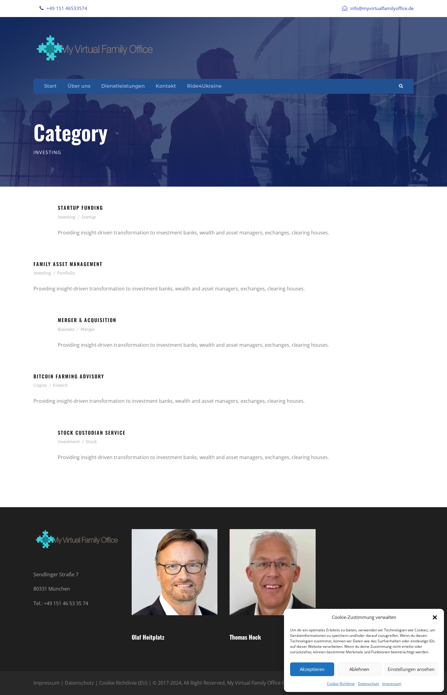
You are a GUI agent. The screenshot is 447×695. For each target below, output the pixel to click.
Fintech (60, 385)
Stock (91, 441)
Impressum (391, 683)
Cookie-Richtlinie (341, 683)
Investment (69, 441)
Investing (66, 216)
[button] (435, 617)
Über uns (79, 86)
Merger (88, 329)
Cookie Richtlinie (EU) (123, 682)
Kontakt (166, 86)
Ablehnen (359, 669)
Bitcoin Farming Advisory (68, 376)
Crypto (40, 385)
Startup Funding (80, 207)
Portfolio (66, 273)
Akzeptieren (312, 669)
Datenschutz (368, 683)
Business (66, 329)
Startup (88, 216)
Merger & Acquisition (87, 320)
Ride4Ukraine (204, 86)
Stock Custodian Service (92, 432)
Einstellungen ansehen (411, 669)
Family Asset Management (67, 264)
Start (50, 86)
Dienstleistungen (123, 86)
